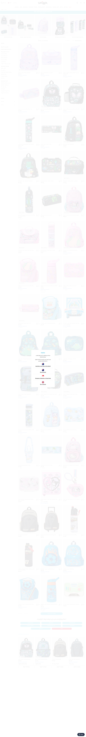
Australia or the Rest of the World (43, 366)
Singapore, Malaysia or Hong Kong (43, 378)
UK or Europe (43, 384)
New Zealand (43, 372)
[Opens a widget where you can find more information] (81, 734)
